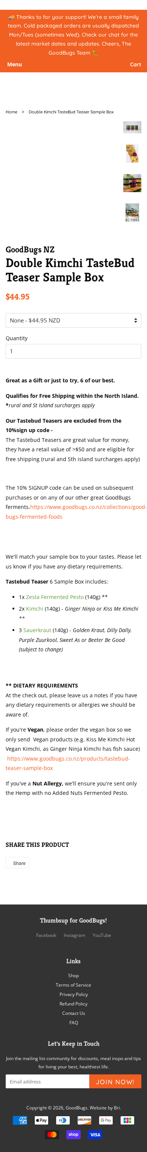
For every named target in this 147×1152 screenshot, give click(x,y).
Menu (14, 64)
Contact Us (73, 1013)
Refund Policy (73, 1004)
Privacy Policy (74, 994)
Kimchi (34, 608)
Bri (117, 1108)
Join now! (115, 1082)
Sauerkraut (37, 630)
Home (11, 112)
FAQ (73, 1022)
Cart (135, 64)
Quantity (17, 338)
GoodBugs (76, 1108)
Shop (73, 975)
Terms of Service (73, 985)
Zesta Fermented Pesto (55, 596)
